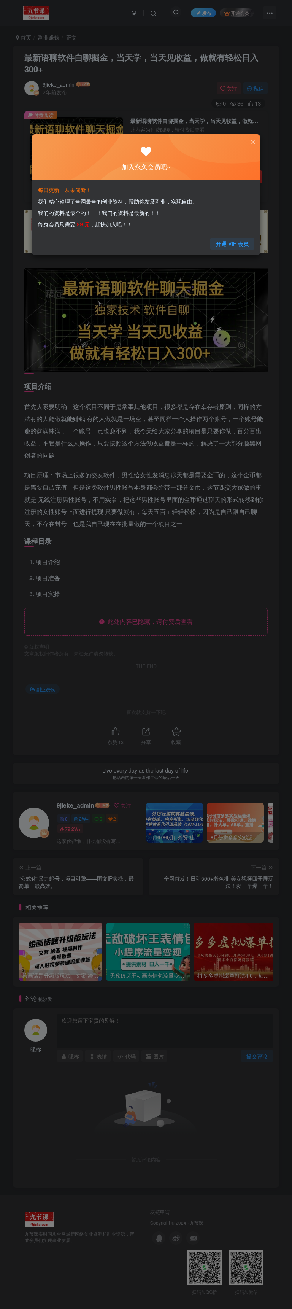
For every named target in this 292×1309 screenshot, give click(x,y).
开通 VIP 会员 (232, 243)
